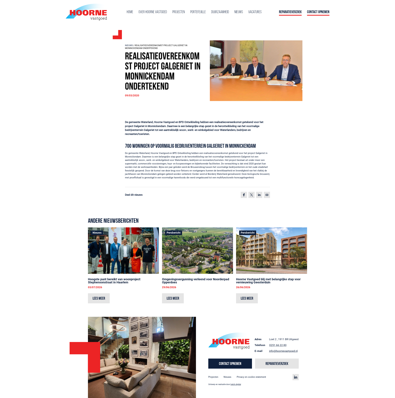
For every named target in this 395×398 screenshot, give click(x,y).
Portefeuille (198, 12)
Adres (258, 339)
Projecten (178, 12)
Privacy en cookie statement (251, 377)
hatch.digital (236, 384)
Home (130, 12)
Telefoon (260, 345)
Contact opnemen (318, 12)
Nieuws (238, 12)
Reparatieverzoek (290, 12)
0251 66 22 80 (278, 345)
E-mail (258, 351)
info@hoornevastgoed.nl (283, 351)
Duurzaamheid (220, 12)
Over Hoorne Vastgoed (153, 12)
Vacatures (255, 12)
